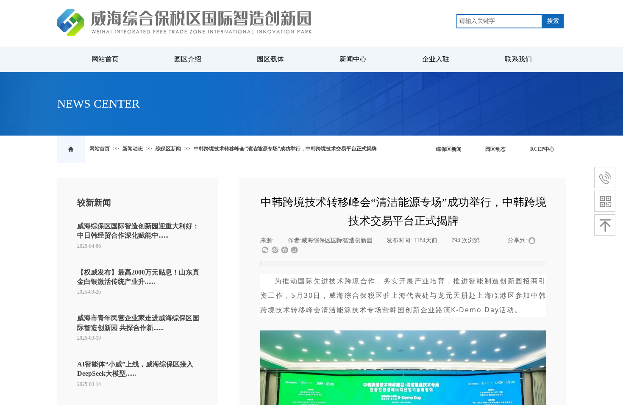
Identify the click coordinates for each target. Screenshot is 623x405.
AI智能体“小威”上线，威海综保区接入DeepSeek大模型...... (135, 369)
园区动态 (495, 149)
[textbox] (499, 21)
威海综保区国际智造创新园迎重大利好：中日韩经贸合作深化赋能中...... (138, 230)
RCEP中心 (542, 149)
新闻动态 (132, 149)
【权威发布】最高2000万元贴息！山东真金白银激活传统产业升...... (138, 277)
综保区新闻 (168, 149)
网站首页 (99, 149)
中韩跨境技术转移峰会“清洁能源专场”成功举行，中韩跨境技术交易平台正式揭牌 (285, 149)
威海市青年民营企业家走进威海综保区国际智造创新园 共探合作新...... (138, 322)
